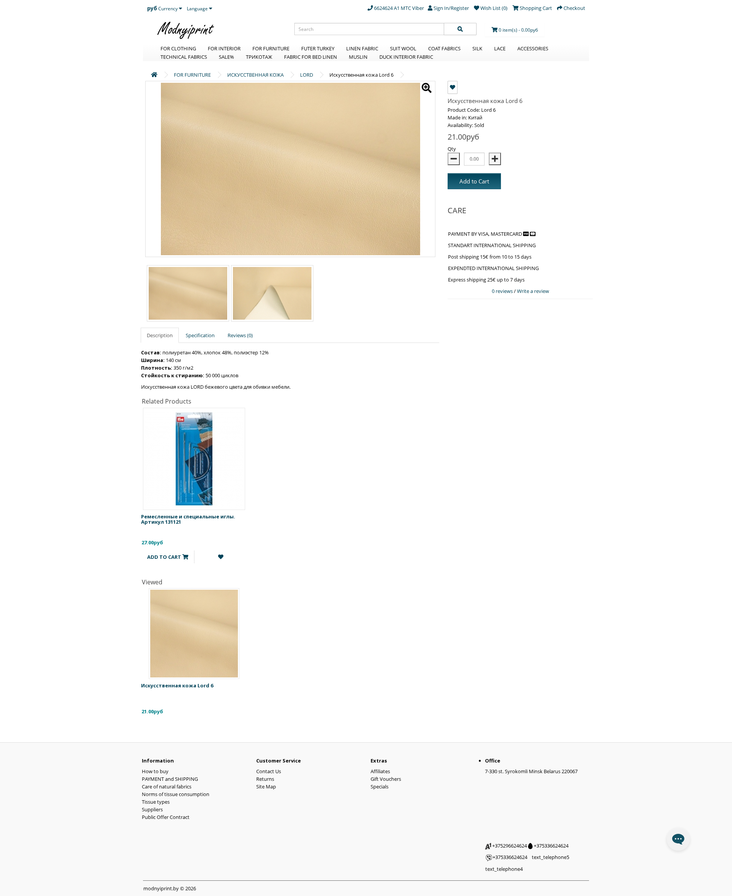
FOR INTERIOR (224, 48)
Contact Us (268, 771)
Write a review (533, 291)
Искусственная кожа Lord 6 (177, 685)
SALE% (226, 56)
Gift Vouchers (386, 778)
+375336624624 (550, 845)
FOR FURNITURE (270, 48)
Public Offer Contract (165, 817)
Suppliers (152, 809)
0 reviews (503, 291)
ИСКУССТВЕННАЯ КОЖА (255, 74)
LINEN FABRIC (362, 48)
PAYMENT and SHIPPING (170, 778)
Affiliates (380, 771)
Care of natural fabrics (166, 786)
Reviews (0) (240, 335)
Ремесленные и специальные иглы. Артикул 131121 (188, 519)
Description (160, 335)
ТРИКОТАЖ (259, 56)
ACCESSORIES (532, 48)
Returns (265, 778)
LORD (306, 74)
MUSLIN (358, 56)
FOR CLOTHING (178, 48)
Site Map (266, 786)
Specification (200, 335)
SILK (477, 48)
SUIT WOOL (403, 48)
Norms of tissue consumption (175, 794)
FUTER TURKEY (317, 48)
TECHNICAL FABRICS (184, 56)
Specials (379, 786)
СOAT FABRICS (444, 48)
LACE (500, 48)
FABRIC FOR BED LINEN (310, 56)
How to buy (155, 771)
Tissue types (156, 801)
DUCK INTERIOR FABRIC (406, 56)
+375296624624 (509, 845)
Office (492, 760)
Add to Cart (474, 181)
